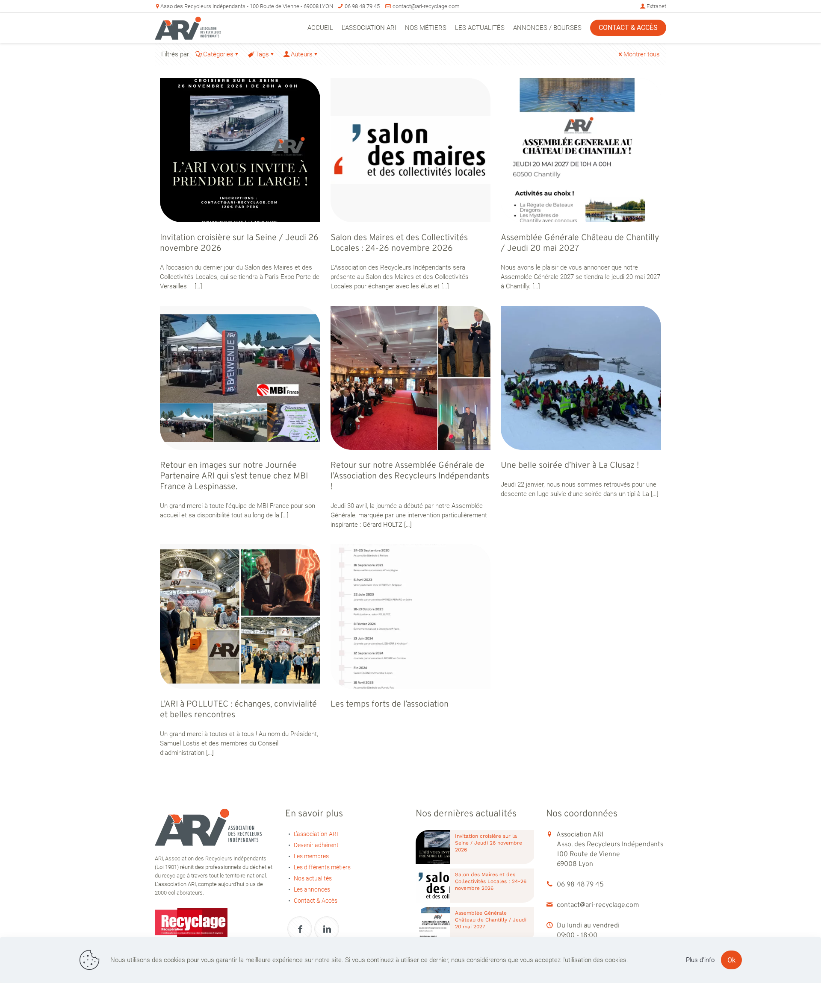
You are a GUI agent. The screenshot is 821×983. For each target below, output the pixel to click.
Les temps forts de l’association (390, 704)
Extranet (655, 6)
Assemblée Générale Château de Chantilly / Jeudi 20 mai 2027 (580, 243)
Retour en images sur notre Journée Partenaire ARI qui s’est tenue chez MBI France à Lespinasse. (234, 476)
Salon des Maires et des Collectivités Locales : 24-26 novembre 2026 (399, 243)
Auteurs (302, 54)
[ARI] (188, 28)
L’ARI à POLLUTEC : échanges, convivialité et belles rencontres (238, 710)
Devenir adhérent (316, 845)
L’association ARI (316, 833)
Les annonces (312, 889)
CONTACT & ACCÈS (628, 27)
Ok (731, 960)
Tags (262, 54)
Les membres (311, 856)
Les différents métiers (322, 867)
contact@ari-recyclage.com (426, 6)
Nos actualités (313, 878)
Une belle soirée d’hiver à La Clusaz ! (570, 465)
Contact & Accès (315, 900)
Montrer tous (641, 54)
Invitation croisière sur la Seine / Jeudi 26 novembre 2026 (239, 243)
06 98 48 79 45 (362, 6)
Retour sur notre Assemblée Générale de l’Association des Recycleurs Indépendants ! (410, 476)
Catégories (218, 54)
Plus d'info (700, 960)
